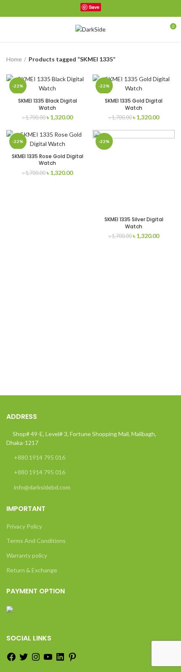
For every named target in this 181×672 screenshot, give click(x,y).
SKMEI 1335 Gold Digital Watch (133, 104)
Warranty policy (26, 555)
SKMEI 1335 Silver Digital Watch (133, 223)
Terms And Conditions (36, 540)
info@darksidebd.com (42, 487)
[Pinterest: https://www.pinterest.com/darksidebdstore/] (72, 659)
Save (94, 7)
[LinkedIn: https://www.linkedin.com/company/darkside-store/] (60, 659)
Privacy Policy (24, 526)
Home (14, 59)
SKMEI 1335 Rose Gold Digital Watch (47, 160)
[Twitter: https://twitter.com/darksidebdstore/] (24, 659)
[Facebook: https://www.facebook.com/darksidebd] (11, 659)
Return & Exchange (31, 570)
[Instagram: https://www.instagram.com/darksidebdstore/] (36, 659)
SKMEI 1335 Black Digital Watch (47, 104)
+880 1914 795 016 (39, 457)
